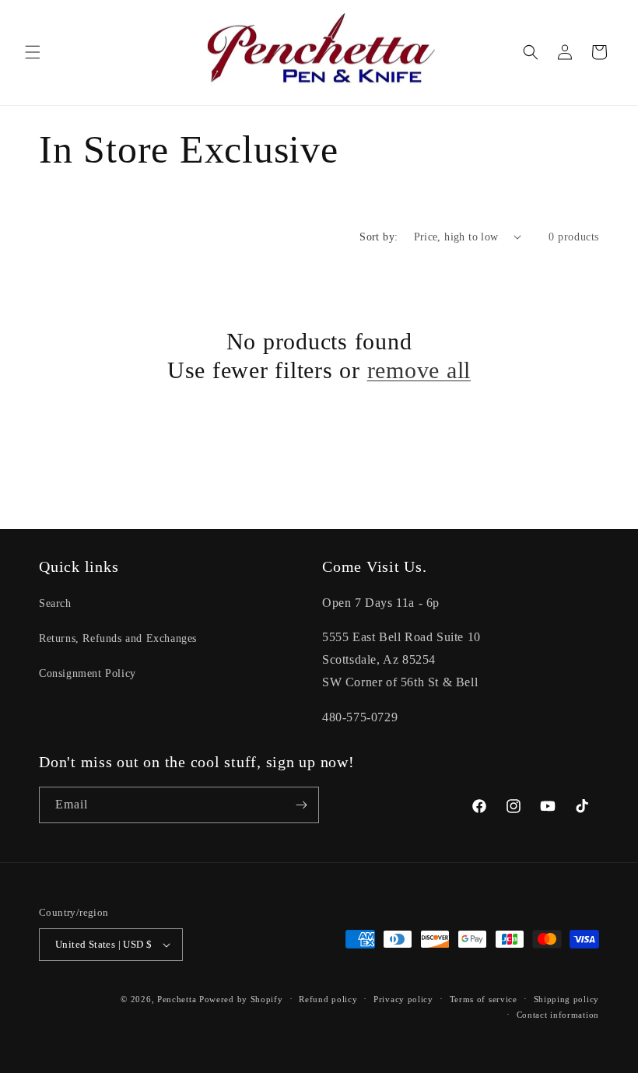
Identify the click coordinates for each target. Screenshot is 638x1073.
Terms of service (483, 999)
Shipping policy (567, 999)
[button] (33, 52)
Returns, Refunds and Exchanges (118, 638)
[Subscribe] (301, 805)
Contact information (558, 1014)
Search (55, 603)
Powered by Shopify (241, 999)
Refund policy (328, 999)
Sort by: (378, 237)
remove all (419, 370)
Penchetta (178, 999)
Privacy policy (403, 999)
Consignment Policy (87, 673)
